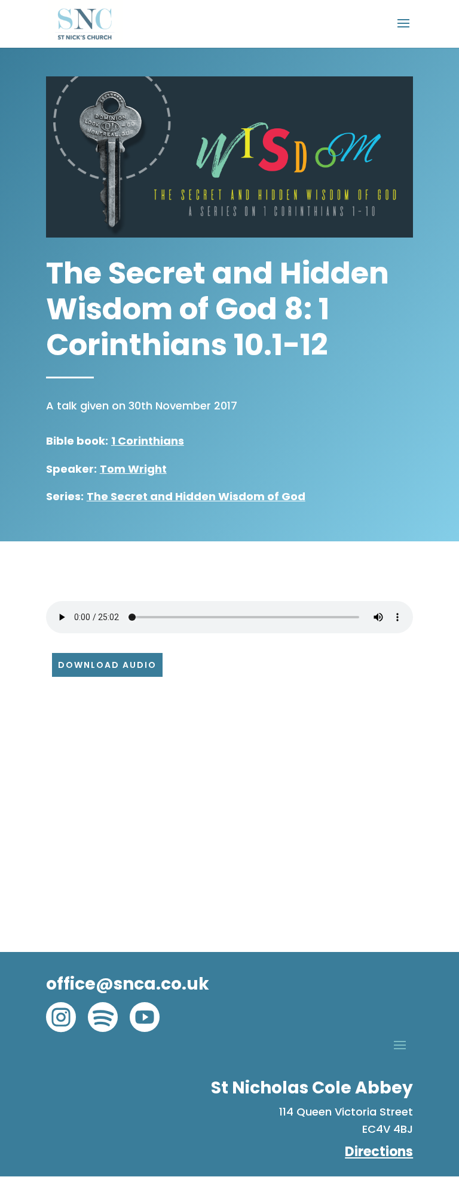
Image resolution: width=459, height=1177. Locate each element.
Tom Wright (133, 468)
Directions (379, 1151)
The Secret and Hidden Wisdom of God (196, 496)
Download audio (107, 665)
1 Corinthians (147, 440)
